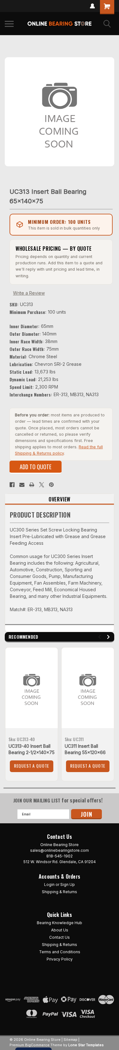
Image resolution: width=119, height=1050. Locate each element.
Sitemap (70, 1039)
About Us (59, 930)
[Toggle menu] (9, 23)
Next (109, 637)
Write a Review (29, 293)
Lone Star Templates (86, 1045)
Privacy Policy (60, 959)
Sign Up (67, 884)
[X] (41, 484)
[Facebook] (12, 484)
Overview (59, 499)
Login (49, 884)
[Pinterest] (51, 484)
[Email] (21, 484)
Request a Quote (32, 765)
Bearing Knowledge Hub (59, 922)
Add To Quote (35, 467)
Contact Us (59, 937)
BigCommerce (37, 1045)
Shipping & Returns (59, 891)
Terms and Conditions (59, 951)
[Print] (31, 484)
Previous (100, 637)
